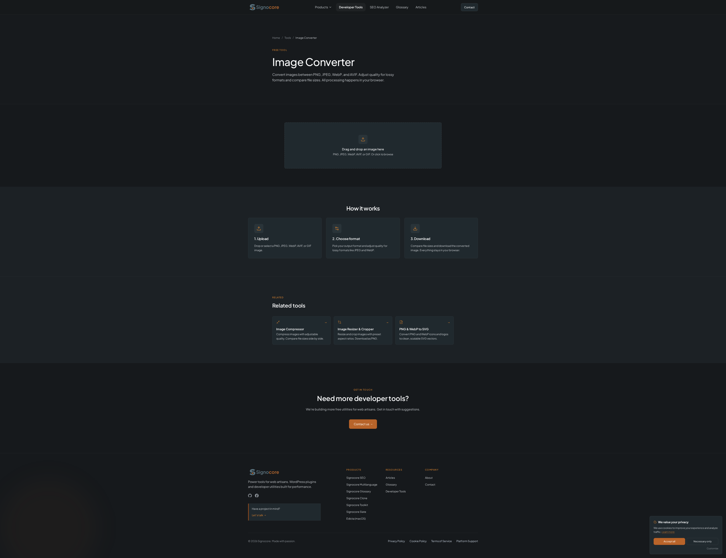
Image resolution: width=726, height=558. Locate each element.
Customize (712, 548)
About (429, 477)
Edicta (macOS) (356, 518)
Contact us (363, 424)
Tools (288, 37)
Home (276, 37)
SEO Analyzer (379, 7)
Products (321, 7)
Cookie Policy (418, 541)
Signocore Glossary (358, 491)
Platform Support (467, 541)
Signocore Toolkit (357, 505)
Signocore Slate (356, 511)
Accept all (669, 541)
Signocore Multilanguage (361, 484)
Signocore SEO (355, 477)
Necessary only (702, 541)
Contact (469, 7)
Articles (421, 7)
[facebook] (256, 495)
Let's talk (259, 515)
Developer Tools (351, 7)
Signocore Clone (356, 498)
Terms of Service (441, 541)
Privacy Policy (396, 541)
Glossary (402, 7)
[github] (250, 495)
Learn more (668, 531)
